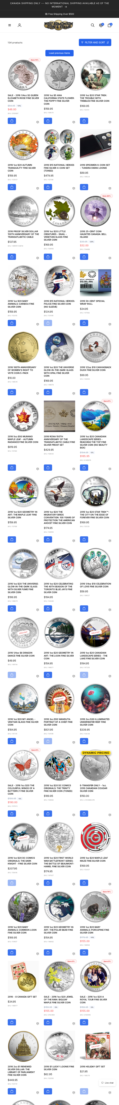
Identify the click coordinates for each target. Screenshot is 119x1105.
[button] (9, 25)
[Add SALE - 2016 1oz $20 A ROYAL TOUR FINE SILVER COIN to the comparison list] (109, 1023)
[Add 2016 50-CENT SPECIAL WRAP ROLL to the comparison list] (109, 324)
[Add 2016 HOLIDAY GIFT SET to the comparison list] (109, 1092)
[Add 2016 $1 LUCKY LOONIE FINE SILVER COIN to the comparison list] (73, 1092)
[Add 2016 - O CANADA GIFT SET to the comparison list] (37, 1023)
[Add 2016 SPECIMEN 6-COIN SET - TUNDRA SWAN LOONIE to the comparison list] (109, 188)
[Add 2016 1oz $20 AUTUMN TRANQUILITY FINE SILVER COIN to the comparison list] (37, 188)
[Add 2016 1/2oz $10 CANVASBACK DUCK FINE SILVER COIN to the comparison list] (109, 393)
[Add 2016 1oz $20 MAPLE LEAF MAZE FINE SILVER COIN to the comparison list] (109, 884)
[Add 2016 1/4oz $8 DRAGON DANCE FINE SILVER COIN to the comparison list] (37, 676)
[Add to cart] (12, 121)
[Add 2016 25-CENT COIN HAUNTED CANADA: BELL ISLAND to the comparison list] (109, 258)
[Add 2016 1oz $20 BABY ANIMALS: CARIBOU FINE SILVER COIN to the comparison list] (37, 324)
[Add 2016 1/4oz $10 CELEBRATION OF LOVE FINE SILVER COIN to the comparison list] (109, 610)
